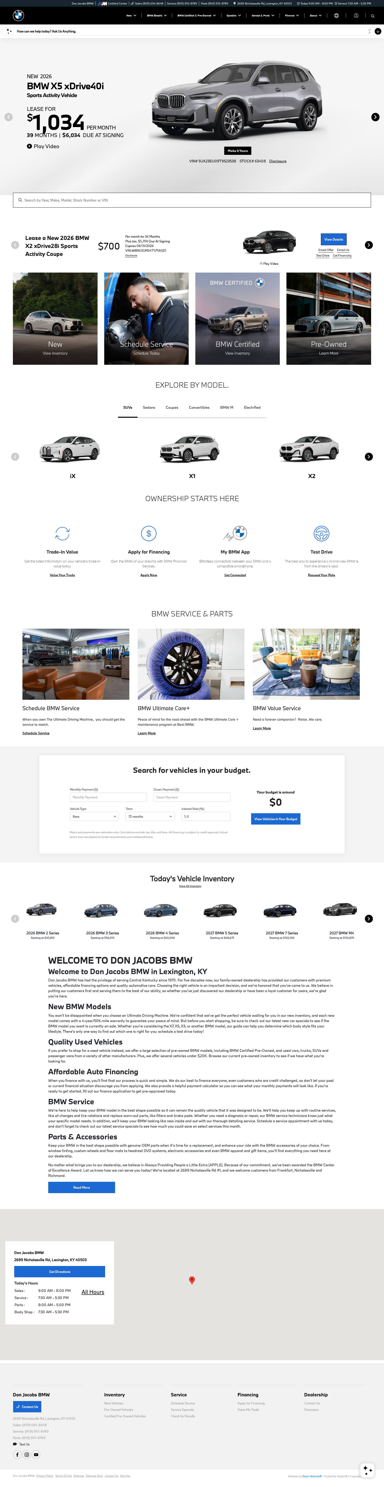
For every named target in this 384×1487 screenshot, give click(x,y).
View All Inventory (190, 886)
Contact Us (29, 1407)
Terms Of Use (63, 1475)
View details (333, 239)
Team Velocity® (312, 1476)
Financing (248, 1394)
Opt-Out (125, 1475)
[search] (372, 16)
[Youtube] (36, 1454)
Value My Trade (248, 1409)
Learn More (147, 733)
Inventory (114, 1394)
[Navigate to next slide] (380, 117)
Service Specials (182, 1409)
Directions (311, 1409)
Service (179, 1394)
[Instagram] (26, 1454)
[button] (192, 1280)
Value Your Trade (62, 575)
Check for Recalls (183, 1416)
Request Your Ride (321, 575)
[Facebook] (17, 1454)
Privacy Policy (44, 1475)
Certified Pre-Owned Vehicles (125, 1416)
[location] (235, 3)
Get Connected (235, 575)
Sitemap (79, 1475)
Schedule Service (36, 733)
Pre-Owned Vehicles (118, 1409)
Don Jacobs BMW (24, 1475)
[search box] (192, 198)
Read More (81, 1187)
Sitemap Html (94, 1475)
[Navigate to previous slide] (3, 117)
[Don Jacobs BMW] (18, 15)
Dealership (316, 1394)
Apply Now (148, 575)
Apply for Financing (251, 1403)
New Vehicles (113, 1403)
